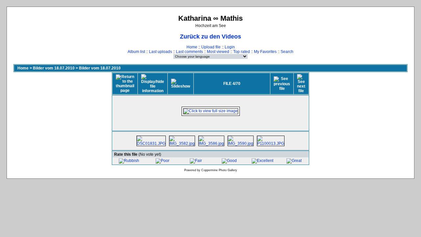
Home (191, 47)
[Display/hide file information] (152, 83)
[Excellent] (262, 160)
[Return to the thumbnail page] (124, 83)
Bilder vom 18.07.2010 (54, 68)
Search (287, 51)
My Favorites (265, 51)
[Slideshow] (180, 84)
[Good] (229, 160)
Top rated (241, 51)
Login (230, 47)
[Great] (294, 160)
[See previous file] (281, 83)
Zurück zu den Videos (210, 36)
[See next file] (301, 83)
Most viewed (218, 51)
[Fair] (196, 160)
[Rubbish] (129, 160)
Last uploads (160, 51)
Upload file (211, 47)
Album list (136, 51)
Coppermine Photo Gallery (219, 170)
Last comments (189, 51)
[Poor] (162, 160)
